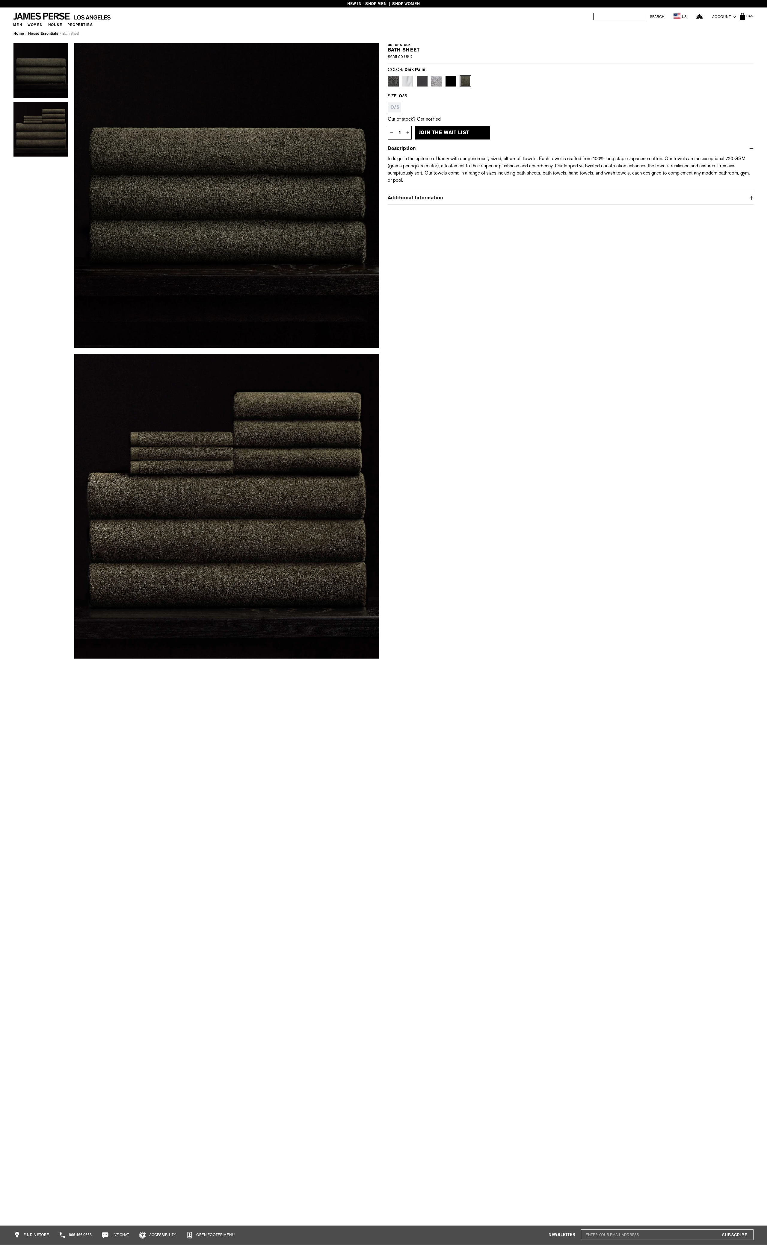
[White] (407, 81)
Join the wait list (444, 132)
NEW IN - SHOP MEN (366, 3)
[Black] (451, 81)
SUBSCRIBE (734, 1235)
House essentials (43, 33)
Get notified (429, 119)
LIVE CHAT (120, 1234)
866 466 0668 (80, 1234)
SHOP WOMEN (406, 3)
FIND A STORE (36, 1234)
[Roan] (393, 81)
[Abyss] (422, 81)
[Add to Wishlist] (367, 51)
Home (18, 33)
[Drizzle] (436, 81)
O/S (394, 107)
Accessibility (162, 1234)
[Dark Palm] (465, 81)
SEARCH (657, 17)
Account (721, 16)
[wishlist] (699, 16)
